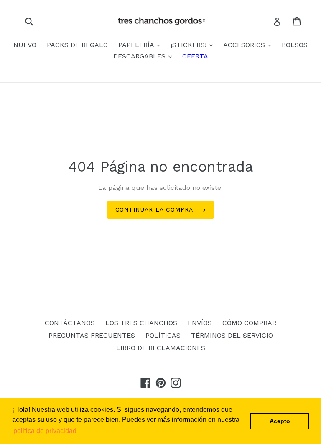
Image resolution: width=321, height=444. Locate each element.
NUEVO (24, 45)
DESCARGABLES (140, 56)
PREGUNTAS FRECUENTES (91, 335)
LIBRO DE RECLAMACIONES (160, 348)
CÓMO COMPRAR (249, 323)
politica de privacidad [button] (44, 430)
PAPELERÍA (137, 45)
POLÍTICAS (163, 335)
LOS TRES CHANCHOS (141, 323)
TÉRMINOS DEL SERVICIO (232, 335)
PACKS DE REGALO (77, 45)
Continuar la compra (154, 209)
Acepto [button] (280, 421)
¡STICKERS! (190, 45)
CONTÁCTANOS (70, 323)
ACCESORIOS (245, 45)
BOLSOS (295, 45)
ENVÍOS (200, 323)
